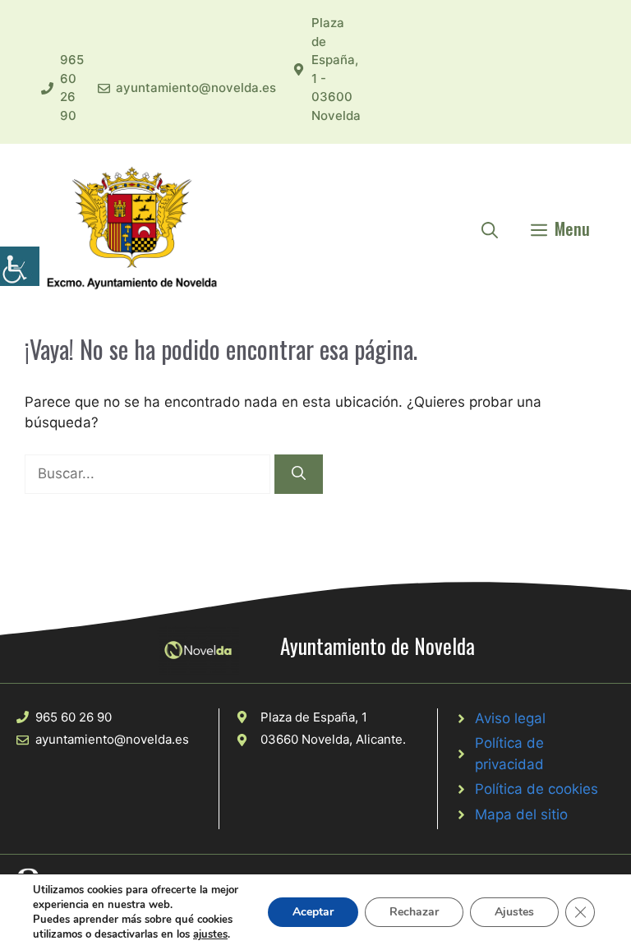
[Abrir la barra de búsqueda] (489, 228)
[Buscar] (298, 474)
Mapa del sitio (521, 814)
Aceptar (313, 912)
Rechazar (414, 912)
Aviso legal (510, 718)
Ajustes (514, 912)
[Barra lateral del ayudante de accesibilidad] (19, 266)
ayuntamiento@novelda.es (196, 87)
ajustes (210, 934)
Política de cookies (536, 789)
